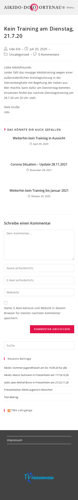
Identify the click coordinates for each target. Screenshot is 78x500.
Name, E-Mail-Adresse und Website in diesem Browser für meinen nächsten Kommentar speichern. (34, 313)
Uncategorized (19, 54)
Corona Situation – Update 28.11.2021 (39, 164)
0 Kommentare (48, 54)
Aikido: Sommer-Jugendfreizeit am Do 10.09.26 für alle (35, 368)
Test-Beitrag (11, 397)
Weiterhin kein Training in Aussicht (39, 138)
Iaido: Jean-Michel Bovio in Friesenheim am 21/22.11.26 (36, 382)
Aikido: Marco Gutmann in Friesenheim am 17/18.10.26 (36, 375)
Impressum (14, 440)
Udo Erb (14, 49)
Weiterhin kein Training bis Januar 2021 (39, 190)
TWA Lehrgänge (21, 410)
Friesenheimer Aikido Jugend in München (28, 389)
